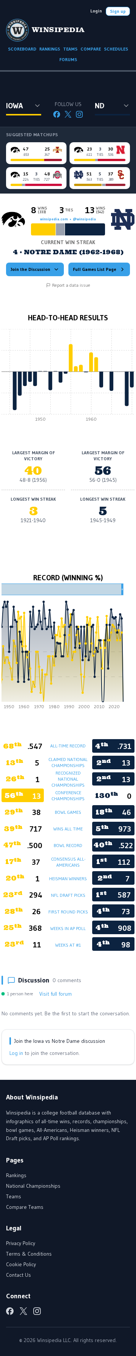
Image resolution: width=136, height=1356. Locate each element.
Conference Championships (68, 795)
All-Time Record (68, 746)
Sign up (118, 11)
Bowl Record (68, 845)
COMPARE (90, 49)
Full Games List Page (94, 269)
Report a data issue (71, 285)
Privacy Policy (20, 1243)
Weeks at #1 (68, 945)
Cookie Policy (21, 1264)
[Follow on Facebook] (56, 114)
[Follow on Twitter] (68, 114)
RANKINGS (49, 49)
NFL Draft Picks (68, 895)
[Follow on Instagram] (79, 114)
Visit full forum (55, 993)
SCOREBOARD (22, 49)
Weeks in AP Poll (68, 928)
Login (96, 11)
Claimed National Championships (68, 762)
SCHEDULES (116, 49)
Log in (16, 1053)
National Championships (33, 1185)
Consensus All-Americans (68, 862)
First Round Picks (68, 912)
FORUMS (68, 59)
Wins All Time (68, 829)
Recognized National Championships (68, 779)
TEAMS (70, 49)
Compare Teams (24, 1207)
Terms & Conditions (29, 1253)
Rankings (16, 1175)
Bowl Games (68, 812)
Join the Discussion (30, 269)
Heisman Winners (68, 878)
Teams (13, 1196)
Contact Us (18, 1274)
